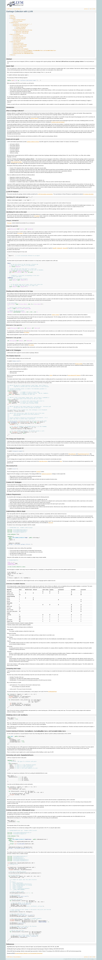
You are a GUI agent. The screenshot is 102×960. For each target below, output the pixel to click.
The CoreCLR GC (17, 40)
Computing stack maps (18, 47)
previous (86, 8)
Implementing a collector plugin (20, 44)
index (94, 8)
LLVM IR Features (14, 22)
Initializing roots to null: (20, 49)
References (12, 54)
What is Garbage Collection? (19, 19)
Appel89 (54, 248)
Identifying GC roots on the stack (20, 25)
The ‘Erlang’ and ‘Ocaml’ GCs (19, 37)
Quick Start (12, 16)
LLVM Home (9, 8)
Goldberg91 (59, 248)
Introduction (13, 18)
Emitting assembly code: (23, 53)
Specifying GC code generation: (22, 24)
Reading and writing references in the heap (22, 30)
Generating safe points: (23, 51)
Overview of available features (19, 46)
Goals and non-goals (17, 21)
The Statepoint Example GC (19, 38)
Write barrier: (22, 31)
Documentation (17, 8)
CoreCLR (38, 471)
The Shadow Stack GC (18, 35)
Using (21, 27)
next (90, 8)
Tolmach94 (65, 248)
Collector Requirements (18, 43)
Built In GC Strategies (15, 34)
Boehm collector (34, 118)
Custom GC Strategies (15, 41)
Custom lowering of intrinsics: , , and (34, 50)
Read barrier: (22, 32)
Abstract (12, 15)
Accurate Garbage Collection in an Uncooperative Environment (28, 953)
